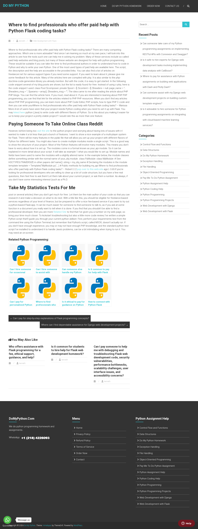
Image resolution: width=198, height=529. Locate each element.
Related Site (60, 212)
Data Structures (151, 150)
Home (103, 6)
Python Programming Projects (158, 200)
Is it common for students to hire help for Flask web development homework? (67, 350)
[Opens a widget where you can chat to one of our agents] (186, 523)
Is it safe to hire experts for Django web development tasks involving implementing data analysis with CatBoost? (165, 65)
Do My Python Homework (127, 6)
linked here (19, 112)
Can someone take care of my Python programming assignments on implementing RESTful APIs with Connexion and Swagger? (166, 49)
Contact (80, 459)
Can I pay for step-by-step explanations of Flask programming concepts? (49, 318)
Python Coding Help (153, 189)
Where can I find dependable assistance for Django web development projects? (84, 324)
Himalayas (47, 525)
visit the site (43, 130)
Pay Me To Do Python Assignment (160, 177)
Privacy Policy (83, 434)
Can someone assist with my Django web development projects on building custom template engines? (165, 98)
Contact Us (172, 6)
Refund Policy (83, 440)
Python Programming (153, 194)
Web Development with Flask (44, 41)
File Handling (149, 166)
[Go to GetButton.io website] (7, 526)
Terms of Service (85, 446)
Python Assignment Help (155, 183)
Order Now (153, 6)
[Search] (185, 24)
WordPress (78, 525)
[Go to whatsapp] (7, 520)
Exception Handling (153, 161)
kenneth (22, 41)
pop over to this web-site (90, 169)
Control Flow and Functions (157, 144)
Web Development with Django (159, 205)
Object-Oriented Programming (158, 172)
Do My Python (16, 6)
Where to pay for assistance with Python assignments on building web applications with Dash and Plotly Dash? (164, 81)
